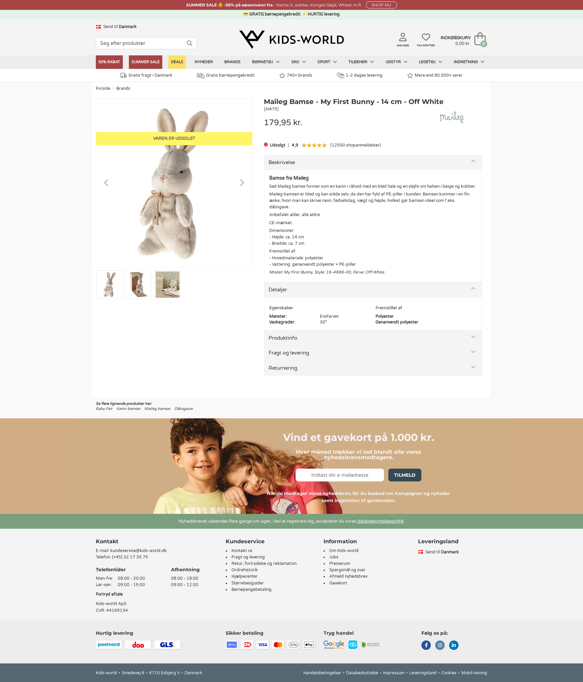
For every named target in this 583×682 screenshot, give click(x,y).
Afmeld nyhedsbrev (348, 576)
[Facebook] (426, 646)
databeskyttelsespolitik (380, 521)
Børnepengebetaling (251, 589)
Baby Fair (104, 408)
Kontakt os (241, 550)
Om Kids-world (344, 550)
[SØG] (190, 43)
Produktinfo (283, 338)
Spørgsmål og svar (347, 570)
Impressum (394, 673)
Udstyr (394, 62)
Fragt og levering (289, 353)
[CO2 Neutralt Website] (371, 644)
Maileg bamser (157, 408)
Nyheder (204, 62)
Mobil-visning (474, 673)
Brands (232, 62)
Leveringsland (423, 673)
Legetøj (428, 62)
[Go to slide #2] (138, 284)
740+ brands (299, 75)
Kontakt (107, 541)
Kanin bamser (128, 408)
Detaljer (278, 290)
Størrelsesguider (247, 583)
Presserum (339, 563)
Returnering (283, 368)
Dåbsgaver (183, 408)
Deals (177, 62)
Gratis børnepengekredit (230, 75)
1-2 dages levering (364, 75)
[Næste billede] (241, 183)
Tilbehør (358, 62)
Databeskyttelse (362, 673)
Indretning (466, 62)
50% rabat (109, 62)
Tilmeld (405, 475)
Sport (324, 62)
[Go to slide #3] (167, 284)
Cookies (448, 673)
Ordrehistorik (244, 570)
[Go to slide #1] (109, 284)
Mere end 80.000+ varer (439, 75)
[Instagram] (440, 646)
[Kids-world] (291, 39)
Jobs (333, 557)
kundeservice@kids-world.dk (138, 550)
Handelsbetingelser (322, 673)
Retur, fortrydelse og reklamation (264, 563)
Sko (296, 62)
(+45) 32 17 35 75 (130, 557)
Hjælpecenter (244, 576)
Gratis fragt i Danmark (150, 75)
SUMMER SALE (146, 62)
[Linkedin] (454, 646)
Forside (103, 88)
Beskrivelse (282, 162)
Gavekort (338, 583)
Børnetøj (263, 62)
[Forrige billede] (107, 183)
